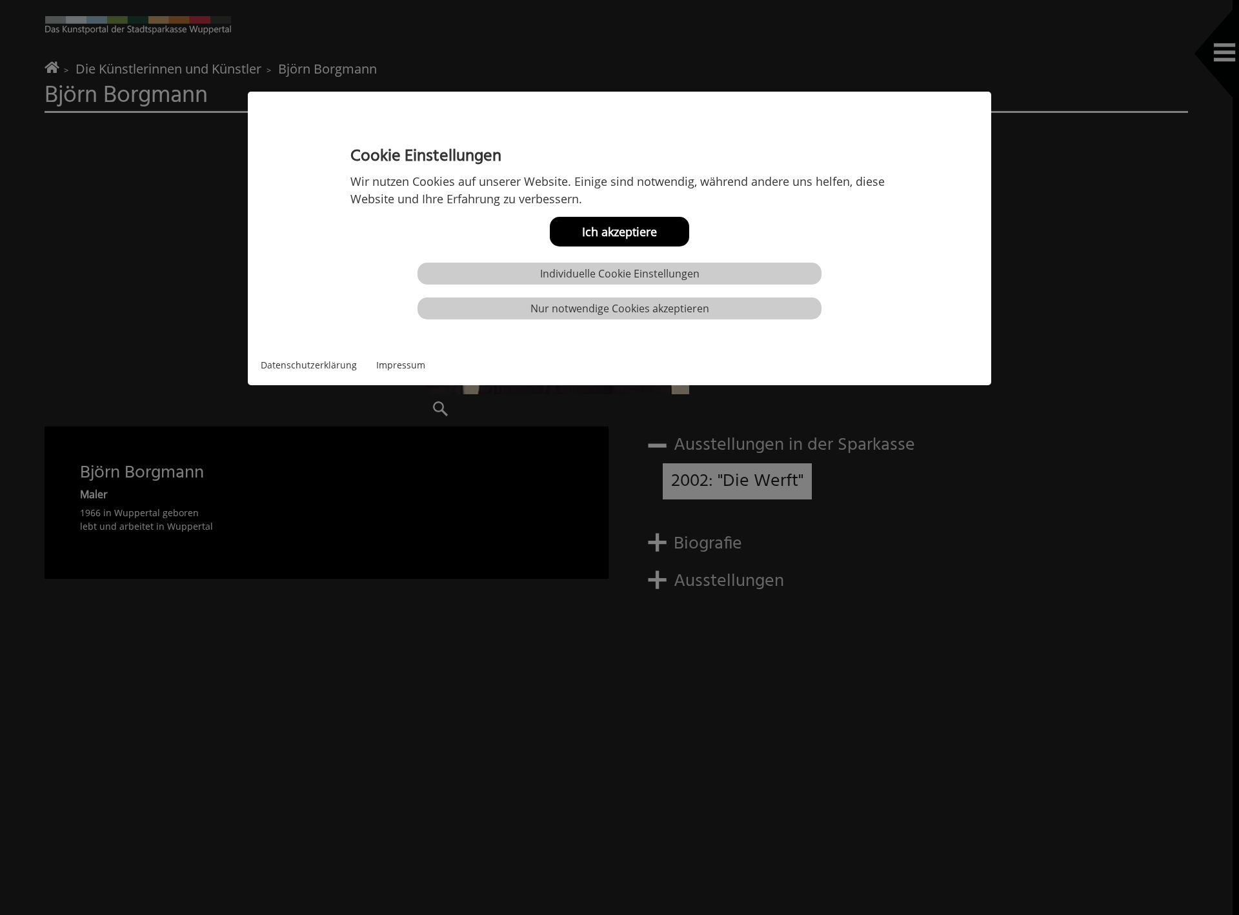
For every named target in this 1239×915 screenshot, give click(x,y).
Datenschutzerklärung (309, 365)
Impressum (400, 365)
